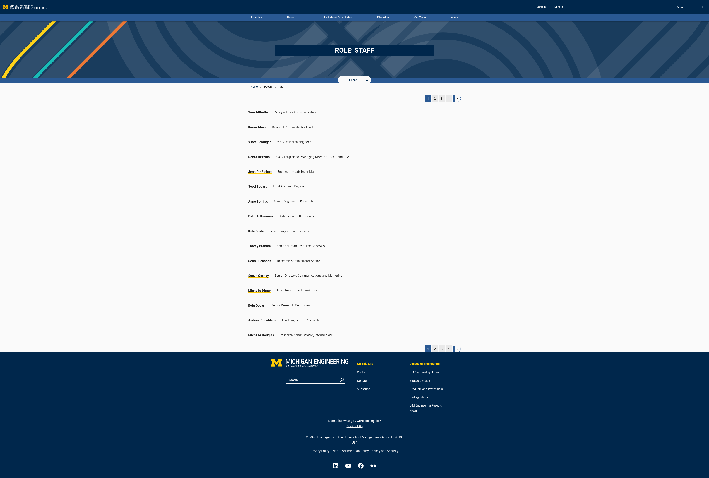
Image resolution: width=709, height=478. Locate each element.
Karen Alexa (257, 127)
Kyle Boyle (256, 231)
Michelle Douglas (261, 335)
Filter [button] (353, 80)
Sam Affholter (258, 112)
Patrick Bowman (260, 216)
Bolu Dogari (257, 305)
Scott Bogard (257, 186)
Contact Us (355, 426)
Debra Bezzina (259, 157)
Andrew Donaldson (262, 320)
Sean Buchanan (259, 261)
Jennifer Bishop (260, 172)
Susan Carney (258, 276)
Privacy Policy (320, 451)
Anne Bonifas (258, 201)
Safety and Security (385, 451)
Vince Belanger (259, 142)
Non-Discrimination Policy (351, 451)
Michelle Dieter (259, 291)
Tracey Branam (259, 246)
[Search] (703, 7)
